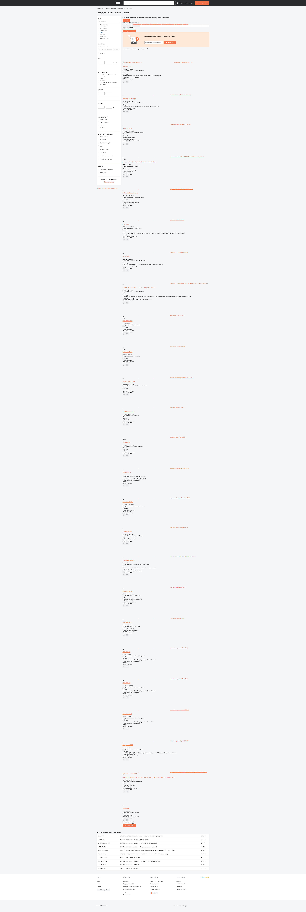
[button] (124, 81)
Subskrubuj (170, 42)
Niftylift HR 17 (127, 472)
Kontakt (99, 886)
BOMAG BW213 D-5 (129, 381)
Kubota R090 (126, 442)
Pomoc (98, 884)
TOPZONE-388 (127, 128)
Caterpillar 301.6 (127, 352)
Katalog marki (126, 894)
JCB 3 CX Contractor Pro (130, 193)
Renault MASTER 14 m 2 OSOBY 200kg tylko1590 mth (139, 287)
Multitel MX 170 (127, 66)
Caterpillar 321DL (128, 502)
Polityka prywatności (128, 884)
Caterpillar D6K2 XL (128, 411)
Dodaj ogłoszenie (129, 31)
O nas (98, 881)
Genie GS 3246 (127, 714)
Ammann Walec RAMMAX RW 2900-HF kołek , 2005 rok (139, 162)
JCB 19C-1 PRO (127, 321)
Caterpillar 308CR (128, 591)
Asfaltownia (126, 808)
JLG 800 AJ (126, 256)
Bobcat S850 (126, 224)
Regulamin (126, 881)
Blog (124, 892)
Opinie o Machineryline (129, 889)
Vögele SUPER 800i (128, 560)
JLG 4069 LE (126, 652)
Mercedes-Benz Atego (129, 98)
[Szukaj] (125, 3)
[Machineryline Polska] (105, 3)
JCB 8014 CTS (127, 622)
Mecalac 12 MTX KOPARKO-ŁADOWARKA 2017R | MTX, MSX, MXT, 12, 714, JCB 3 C (148, 777)
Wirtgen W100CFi (128, 745)
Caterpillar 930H (127, 531)
